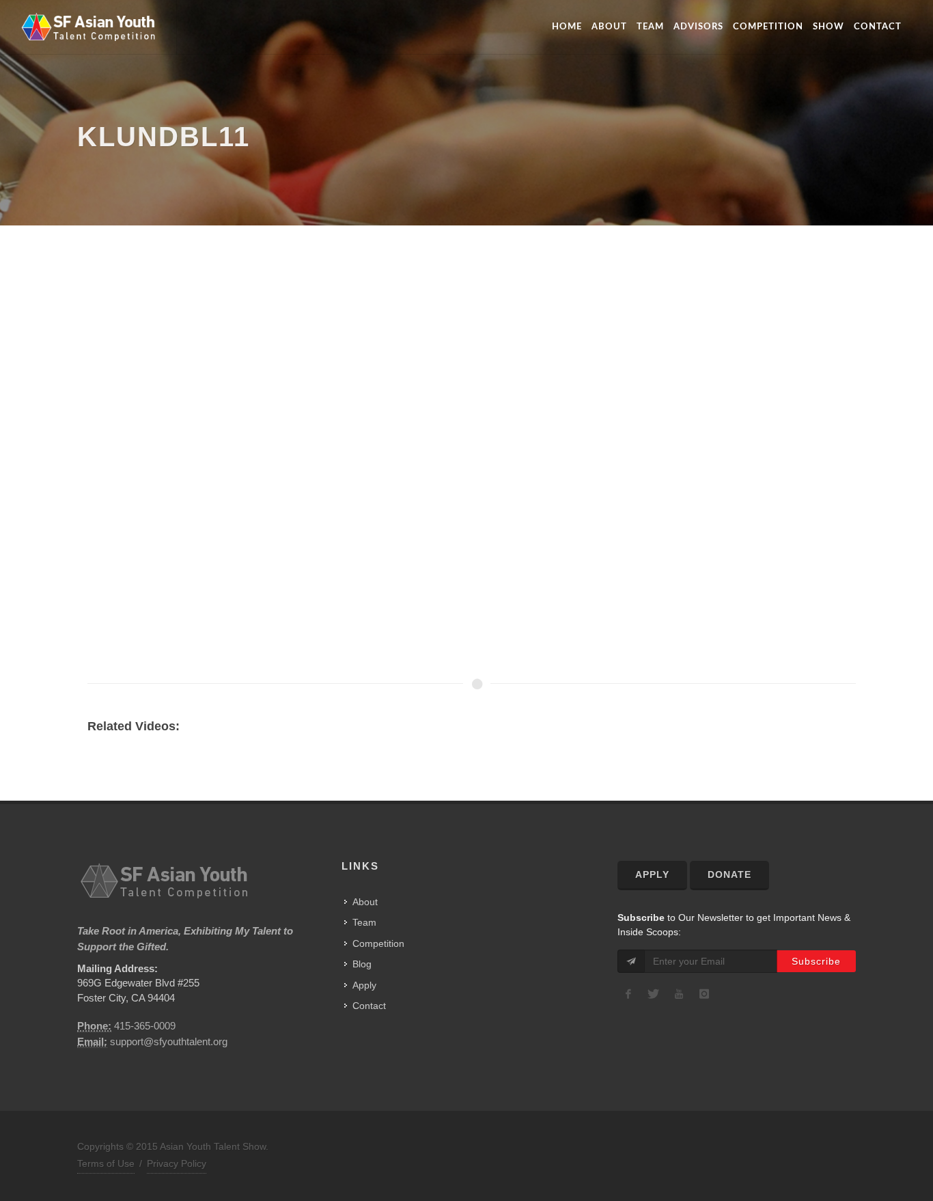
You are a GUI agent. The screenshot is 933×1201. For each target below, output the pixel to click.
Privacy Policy (176, 1163)
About (609, 27)
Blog (362, 963)
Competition (768, 27)
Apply (364, 985)
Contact (878, 27)
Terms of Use (106, 1163)
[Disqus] (461, 478)
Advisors (698, 27)
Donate (729, 874)
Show (828, 27)
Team (650, 27)
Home (567, 27)
